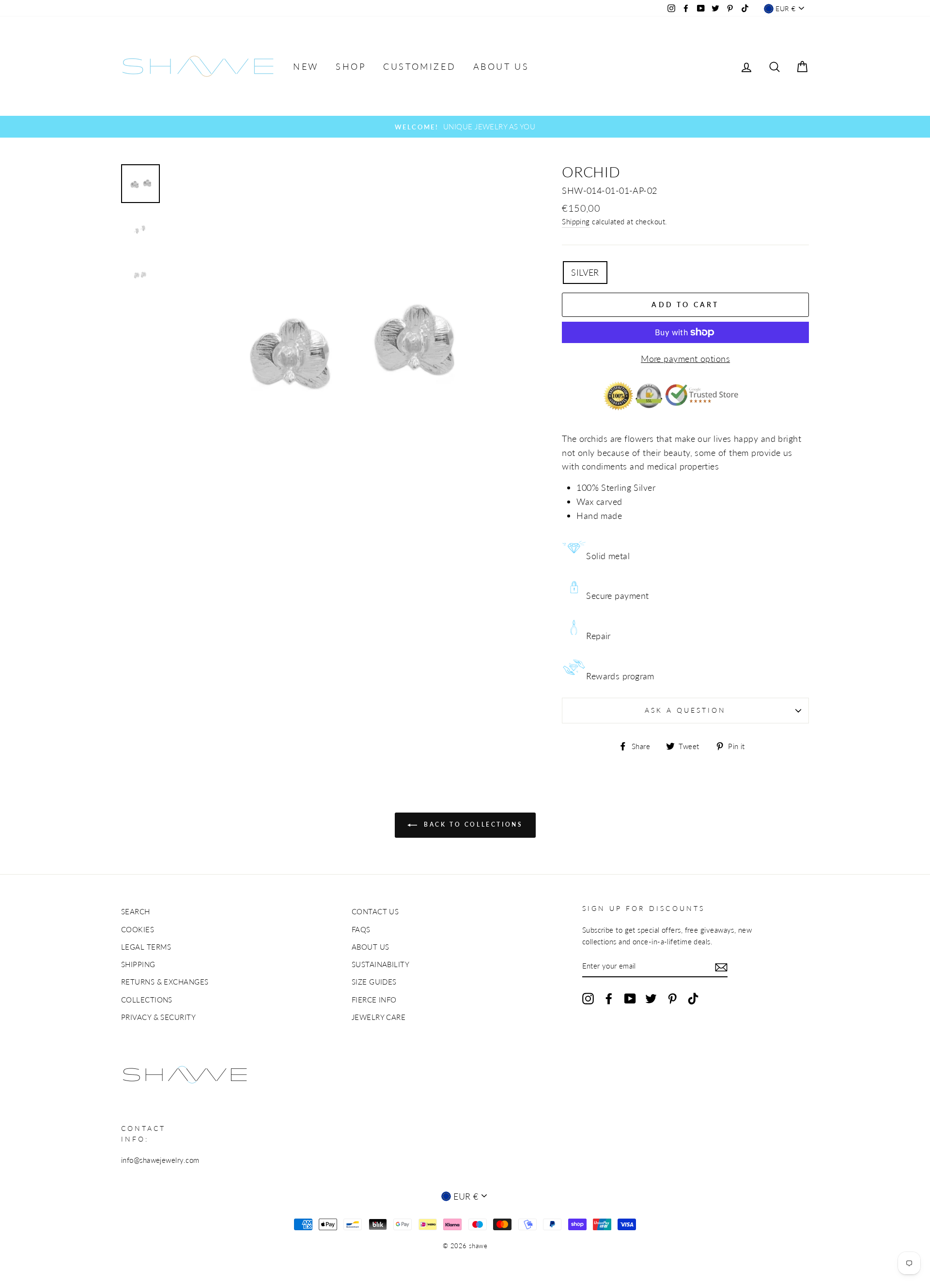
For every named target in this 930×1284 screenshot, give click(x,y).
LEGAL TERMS (146, 946)
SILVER (585, 272)
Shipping (576, 221)
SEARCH (135, 911)
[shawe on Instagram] (588, 998)
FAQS (361, 929)
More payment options (685, 358)
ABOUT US (501, 66)
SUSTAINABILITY (380, 964)
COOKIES (137, 929)
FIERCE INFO (374, 999)
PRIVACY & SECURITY (158, 1017)
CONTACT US (375, 911)
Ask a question (686, 710)
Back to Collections (472, 824)
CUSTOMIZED (419, 66)
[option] (465, 126)
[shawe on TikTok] (693, 998)
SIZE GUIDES (374, 981)
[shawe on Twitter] (651, 998)
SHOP (351, 66)
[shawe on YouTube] (630, 998)
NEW (306, 66)
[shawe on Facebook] (609, 998)
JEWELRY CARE (378, 1017)
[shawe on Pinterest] (672, 998)
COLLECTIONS (146, 999)
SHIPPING (138, 964)
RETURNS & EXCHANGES (165, 981)
